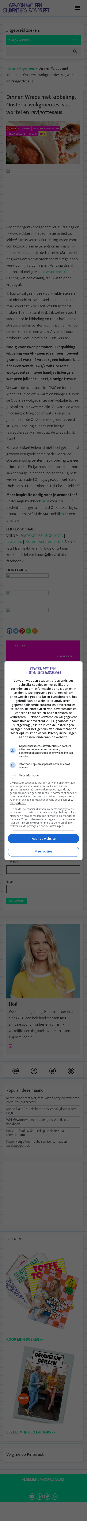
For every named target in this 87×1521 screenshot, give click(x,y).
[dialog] (43, 760)
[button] (43, 776)
